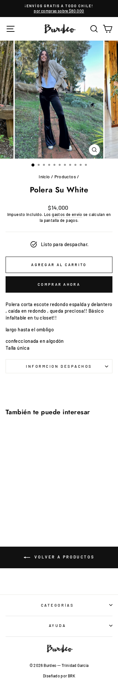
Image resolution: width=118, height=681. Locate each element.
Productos (65, 176)
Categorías (57, 605)
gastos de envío (67, 214)
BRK (71, 675)
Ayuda (57, 625)
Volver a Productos (63, 557)
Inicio (44, 176)
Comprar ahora (59, 284)
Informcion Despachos (59, 366)
